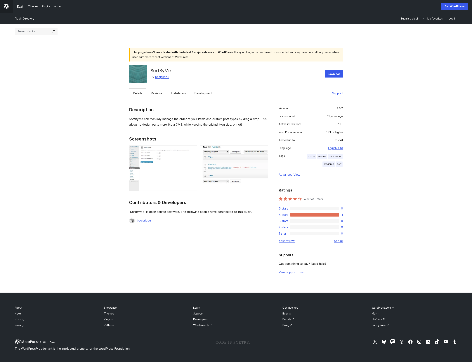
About (18, 307)
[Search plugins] (54, 31)
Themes (109, 313)
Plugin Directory (24, 18)
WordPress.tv (203, 325)
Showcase (110, 307)
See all (338, 241)
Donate (288, 319)
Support (337, 93)
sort (339, 164)
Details (137, 93)
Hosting (19, 319)
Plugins (108, 319)
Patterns (109, 325)
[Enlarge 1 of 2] (192, 150)
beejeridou (162, 77)
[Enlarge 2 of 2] (263, 150)
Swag (287, 325)
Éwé (52, 342)
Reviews (156, 93)
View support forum (292, 272)
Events (286, 313)
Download (334, 73)
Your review (287, 241)
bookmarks (335, 156)
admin (311, 156)
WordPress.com (383, 307)
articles (322, 156)
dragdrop (329, 164)
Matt (376, 313)
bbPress (378, 319)
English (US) (335, 148)
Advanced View (289, 174)
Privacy (19, 325)
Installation (178, 93)
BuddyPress (381, 325)
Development (203, 93)
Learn (196, 307)
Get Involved (290, 307)
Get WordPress (455, 6)
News (18, 313)
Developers (200, 319)
